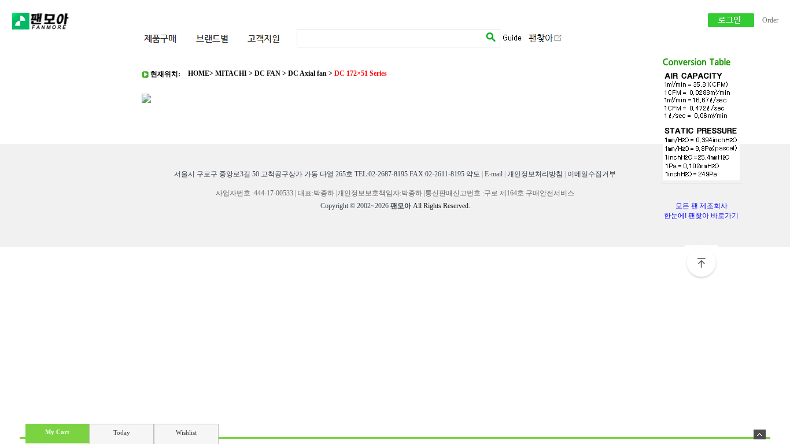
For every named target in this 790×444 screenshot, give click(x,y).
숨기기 (760, 434)
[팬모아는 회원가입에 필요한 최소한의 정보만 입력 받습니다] (731, 25)
